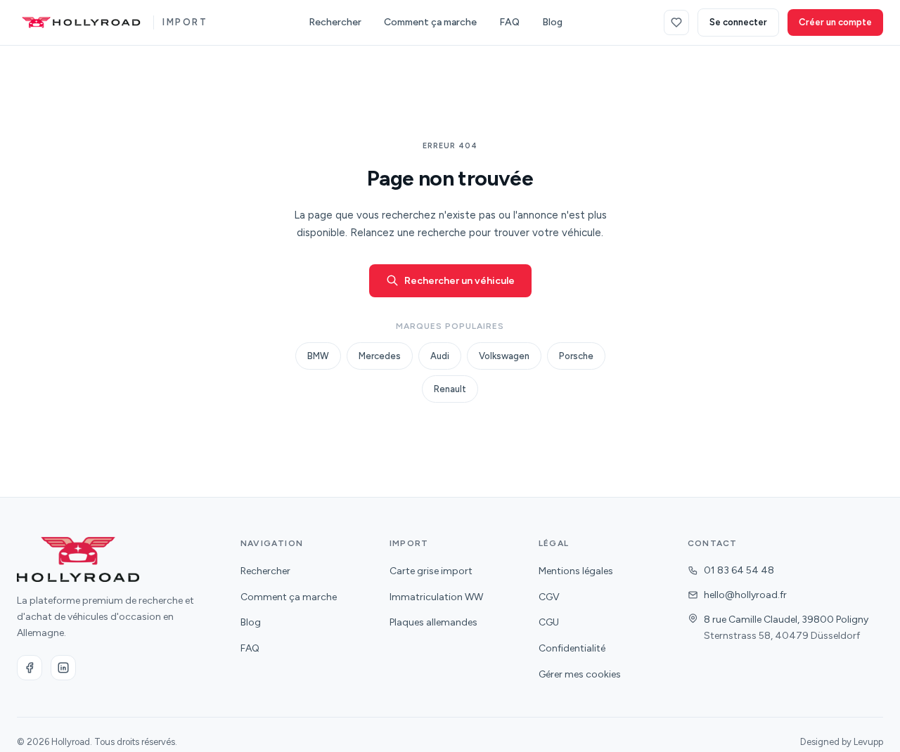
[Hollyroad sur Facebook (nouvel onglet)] (29, 667)
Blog (552, 22)
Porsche (576, 356)
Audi (439, 356)
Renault (450, 389)
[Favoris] (676, 22)
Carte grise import (431, 571)
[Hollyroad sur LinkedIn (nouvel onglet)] (63, 667)
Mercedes (380, 356)
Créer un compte (835, 22)
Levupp (868, 742)
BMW (318, 356)
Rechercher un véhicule (459, 281)
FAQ (509, 22)
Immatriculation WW (436, 597)
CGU (549, 622)
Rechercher (335, 22)
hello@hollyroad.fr (745, 595)
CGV (549, 597)
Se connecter (738, 22)
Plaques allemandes (433, 622)
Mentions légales (576, 571)
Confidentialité (572, 648)
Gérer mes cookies (580, 674)
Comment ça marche (430, 22)
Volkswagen (504, 356)
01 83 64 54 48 (739, 570)
